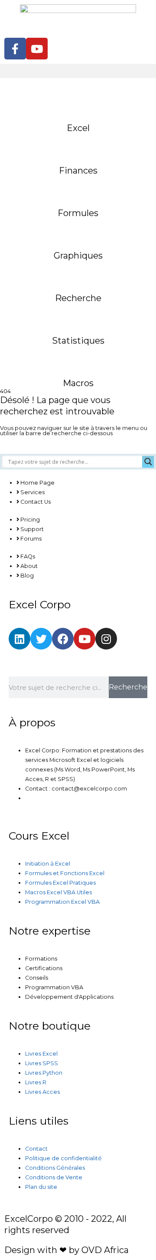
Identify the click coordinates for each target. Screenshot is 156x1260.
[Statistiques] (78, 314)
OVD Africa (105, 1250)
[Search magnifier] (148, 462)
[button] (78, 71)
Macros (78, 383)
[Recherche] (78, 272)
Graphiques (78, 255)
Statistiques (78, 340)
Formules (78, 213)
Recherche (78, 298)
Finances (78, 170)
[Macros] (78, 357)
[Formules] (78, 187)
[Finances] (78, 144)
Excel (78, 128)
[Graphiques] (78, 229)
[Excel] (78, 102)
